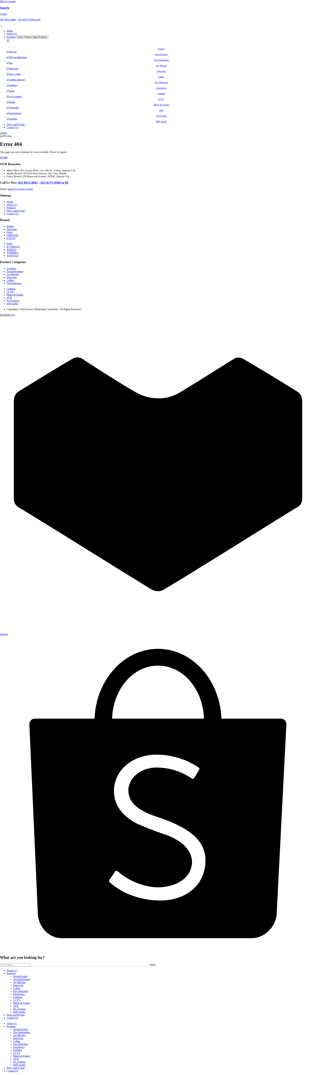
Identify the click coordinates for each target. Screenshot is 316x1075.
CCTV (16, 1000)
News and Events (16, 1014)
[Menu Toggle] (1, 26)
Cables (16, 988)
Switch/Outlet (20, 976)
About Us (12, 970)
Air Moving (19, 982)
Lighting (17, 997)
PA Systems (19, 1009)
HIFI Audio (19, 1012)
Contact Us (12, 1017)
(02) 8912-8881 (8, 19)
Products (11, 973)
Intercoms (18, 985)
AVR (16, 1006)
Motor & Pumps (21, 1003)
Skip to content (8, 1)
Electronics (19, 994)
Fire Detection (20, 991)
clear (152, 964)
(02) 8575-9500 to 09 (29, 19)
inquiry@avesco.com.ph (20, 189)
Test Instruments (21, 979)
